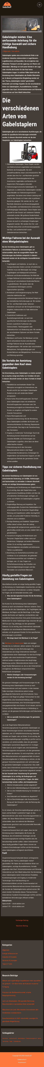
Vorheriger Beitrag (22, 920)
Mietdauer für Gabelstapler (14, 643)
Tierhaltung (5, 1041)
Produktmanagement (31, 1038)
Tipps (10, 1041)
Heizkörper (5, 1038)
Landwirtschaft (13, 1038)
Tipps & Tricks (7, 964)
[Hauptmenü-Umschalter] (39, 4)
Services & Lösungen (9, 960)
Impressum (22, 1062)
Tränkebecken (17, 1041)
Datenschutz (22, 1059)
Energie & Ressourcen (10, 953)
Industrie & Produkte (9, 957)
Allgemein (6, 51)
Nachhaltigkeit (21, 1038)
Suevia (39, 1038)
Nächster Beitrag (22, 926)
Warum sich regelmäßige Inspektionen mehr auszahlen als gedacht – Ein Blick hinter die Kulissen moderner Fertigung (21, 984)
